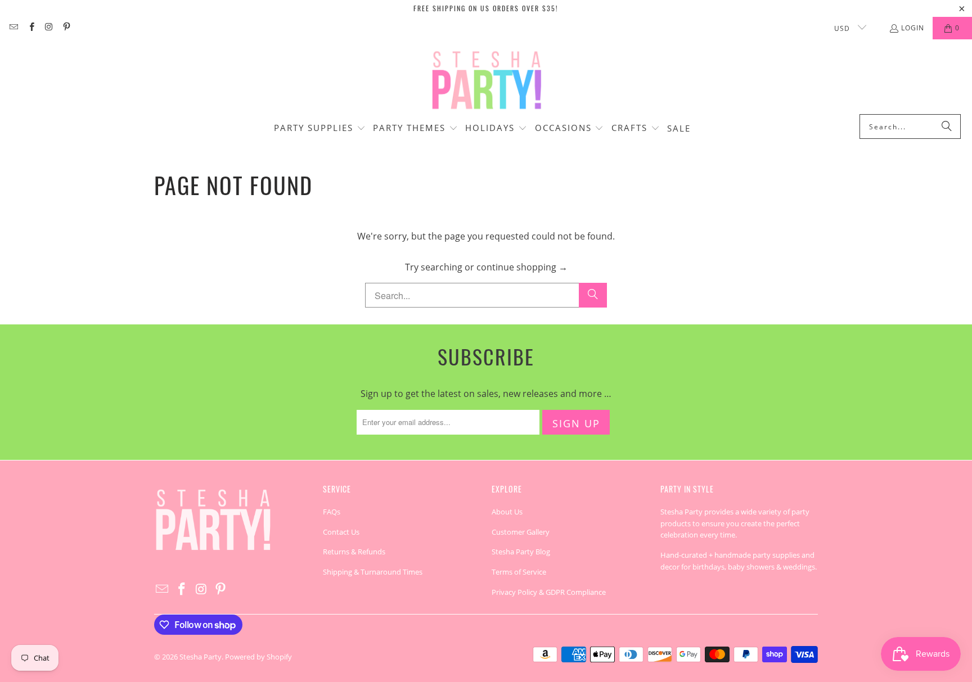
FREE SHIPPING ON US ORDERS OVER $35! (486, 8)
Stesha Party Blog (521, 551)
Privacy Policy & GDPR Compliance (549, 592)
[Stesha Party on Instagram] (48, 28)
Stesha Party (200, 657)
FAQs (331, 512)
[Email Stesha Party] (13, 28)
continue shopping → (522, 267)
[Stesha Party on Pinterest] (66, 28)
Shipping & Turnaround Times (372, 572)
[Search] (947, 126)
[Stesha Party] (486, 79)
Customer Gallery (521, 532)
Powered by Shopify (258, 657)
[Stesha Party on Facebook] (30, 28)
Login (912, 28)
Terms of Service (519, 572)
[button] (320, 128)
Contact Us (341, 532)
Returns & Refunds (354, 551)
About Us (507, 512)
